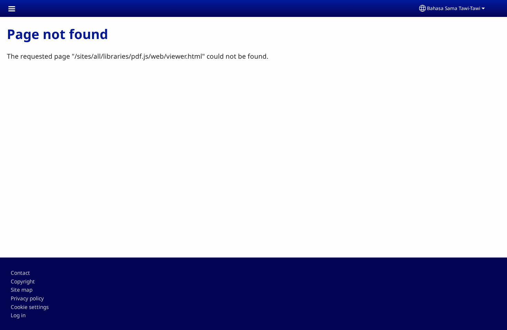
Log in (18, 315)
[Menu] (15, 9)
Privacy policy (27, 298)
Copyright (23, 281)
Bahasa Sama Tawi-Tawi (453, 8)
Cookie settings (30, 307)
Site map (21, 289)
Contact (20, 272)
